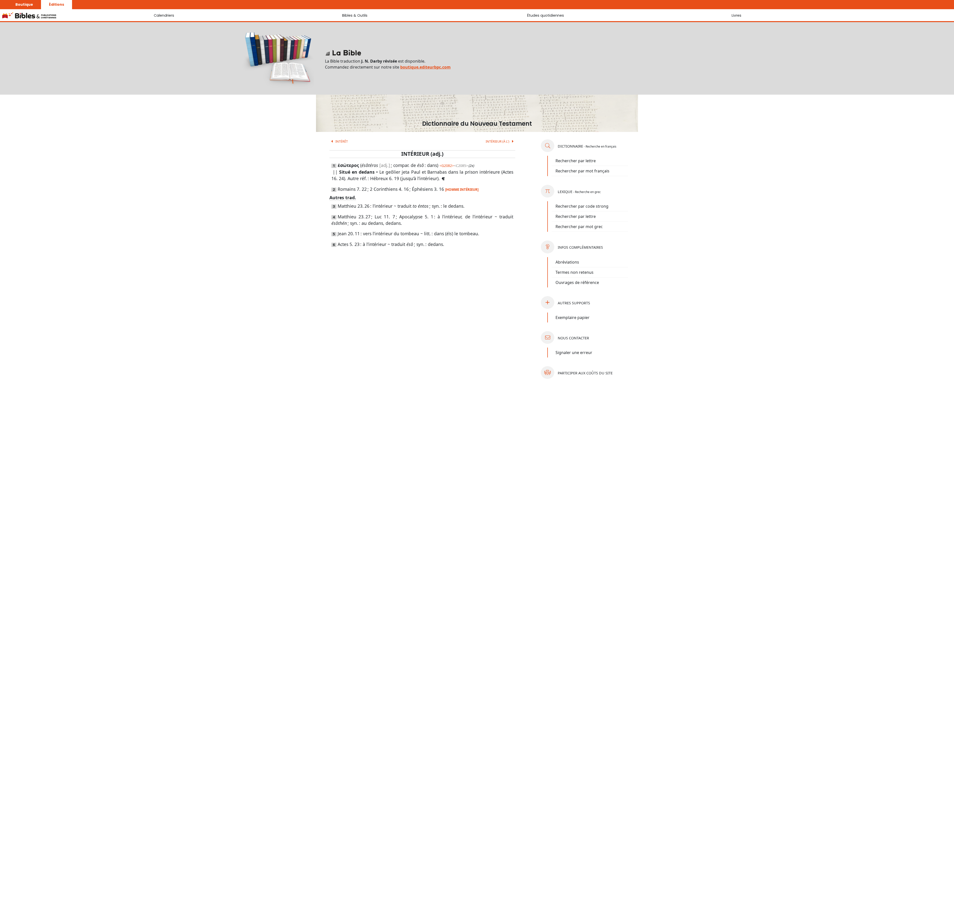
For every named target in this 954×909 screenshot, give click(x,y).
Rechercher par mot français (582, 171)
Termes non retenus (575, 272)
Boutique (24, 4)
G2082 (446, 165)
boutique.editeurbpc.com (425, 67)
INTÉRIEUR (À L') (498, 141)
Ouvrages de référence (577, 282)
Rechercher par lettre (576, 160)
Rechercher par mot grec (579, 226)
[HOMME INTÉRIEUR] (461, 189)
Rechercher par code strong (582, 206)
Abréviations (567, 262)
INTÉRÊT (341, 141)
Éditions (56, 4)
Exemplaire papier (573, 317)
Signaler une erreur (574, 352)
